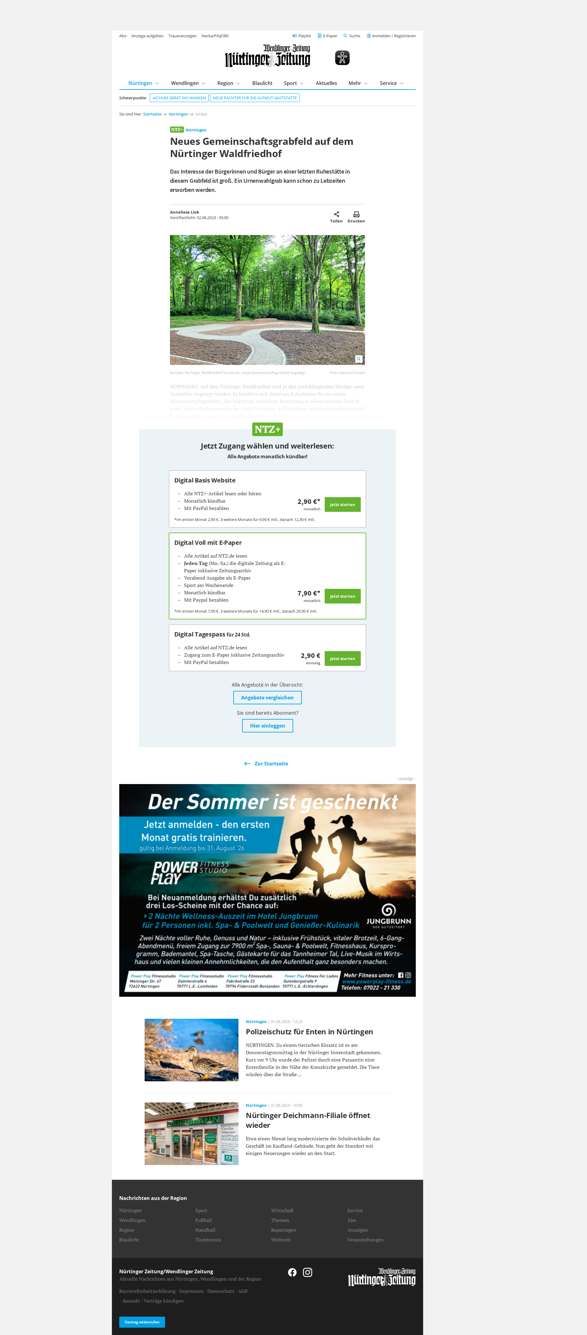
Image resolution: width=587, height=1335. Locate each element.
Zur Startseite (271, 763)
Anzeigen (357, 1230)
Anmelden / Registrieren (394, 36)
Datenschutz (220, 1291)
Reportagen (283, 1230)
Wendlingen (185, 83)
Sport (290, 83)
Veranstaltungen (365, 1239)
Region (225, 83)
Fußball (203, 1220)
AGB (243, 1291)
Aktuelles (326, 83)
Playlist (304, 36)
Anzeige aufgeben (147, 36)
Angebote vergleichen (267, 697)
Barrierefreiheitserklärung (147, 1291)
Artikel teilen (336, 214)
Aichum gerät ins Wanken (179, 98)
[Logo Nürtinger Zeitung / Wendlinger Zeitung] (267, 56)
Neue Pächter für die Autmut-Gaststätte (255, 98)
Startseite (152, 114)
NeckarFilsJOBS (215, 36)
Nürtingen (140, 83)
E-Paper (330, 36)
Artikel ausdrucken (356, 214)
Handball (205, 1230)
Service (388, 83)
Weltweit (281, 1239)
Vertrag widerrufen (142, 1322)
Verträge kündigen (164, 1300)
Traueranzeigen (182, 36)
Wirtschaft (282, 1210)
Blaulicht (262, 83)
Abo (123, 36)
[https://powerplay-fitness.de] (267, 889)
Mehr (355, 83)
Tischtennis (208, 1239)
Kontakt (131, 1300)
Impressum (191, 1291)
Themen (280, 1220)
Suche (354, 36)
